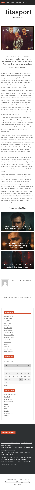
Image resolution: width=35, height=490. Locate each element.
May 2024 (7, 344)
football (10, 297)
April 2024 (7, 346)
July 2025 (7, 321)
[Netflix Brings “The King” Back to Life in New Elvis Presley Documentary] (17, 241)
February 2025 (8, 330)
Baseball (7, 397)
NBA (5, 408)
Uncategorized (13, 67)
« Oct (6, 385)
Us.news (6, 415)
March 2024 (8, 349)
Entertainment (8, 401)
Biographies (8, 399)
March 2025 (8, 328)
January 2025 (8, 332)
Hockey (6, 406)
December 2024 (9, 335)
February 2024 (8, 351)
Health (6, 404)
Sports (6, 411)
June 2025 (7, 323)
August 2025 (8, 318)
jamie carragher (18, 297)
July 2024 (7, 339)
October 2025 (8, 316)
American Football (10, 394)
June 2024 (7, 342)
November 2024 (9, 337)
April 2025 (7, 325)
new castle (27, 297)
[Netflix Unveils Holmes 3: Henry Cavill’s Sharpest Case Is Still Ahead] (17, 221)
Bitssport (17, 13)
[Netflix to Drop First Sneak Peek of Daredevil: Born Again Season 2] (17, 260)
